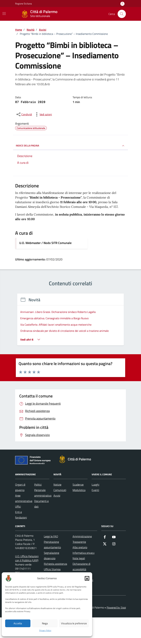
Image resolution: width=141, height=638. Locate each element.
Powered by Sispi (116, 607)
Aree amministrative (23, 498)
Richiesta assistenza (55, 564)
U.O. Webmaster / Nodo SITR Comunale (45, 243)
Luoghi (95, 484)
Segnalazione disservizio (51, 555)
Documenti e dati (41, 504)
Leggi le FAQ (51, 536)
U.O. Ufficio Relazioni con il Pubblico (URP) (27, 558)
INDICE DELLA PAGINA (27, 145)
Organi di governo (20, 487)
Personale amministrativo (42, 493)
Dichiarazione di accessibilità (81, 566)
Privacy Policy (45, 630)
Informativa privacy (84, 553)
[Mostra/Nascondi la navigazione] (4, 13)
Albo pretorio (80, 547)
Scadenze (78, 484)
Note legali (79, 558)
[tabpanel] (70, 322)
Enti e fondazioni (21, 515)
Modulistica (79, 490)
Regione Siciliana (23, 3)
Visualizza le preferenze (74, 623)
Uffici (18, 506)
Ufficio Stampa (52, 569)
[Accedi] (122, 4)
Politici (38, 484)
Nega (45, 623)
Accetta (18, 623)
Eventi (95, 490)
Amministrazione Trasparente (82, 539)
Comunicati (59, 490)
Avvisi (56, 495)
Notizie (57, 484)
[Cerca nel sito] (122, 14)
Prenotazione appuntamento (52, 544)
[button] (87, 578)
